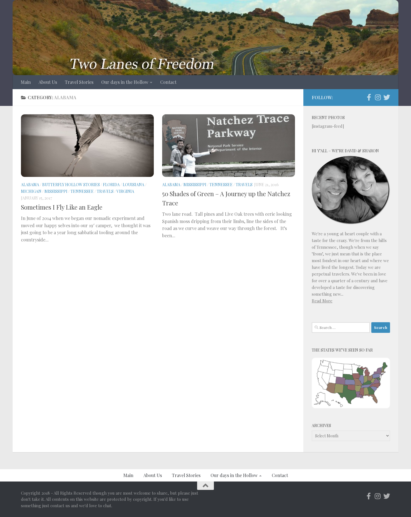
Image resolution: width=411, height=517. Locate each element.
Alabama (30, 184)
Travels (105, 191)
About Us (48, 82)
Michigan (31, 191)
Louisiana (133, 184)
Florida (111, 184)
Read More (322, 300)
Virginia (125, 191)
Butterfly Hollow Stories (71, 184)
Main (26, 82)
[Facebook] (368, 97)
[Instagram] (377, 97)
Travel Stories (79, 82)
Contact (168, 82)
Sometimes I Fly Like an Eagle (61, 207)
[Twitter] (386, 97)
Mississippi (55, 191)
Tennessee (82, 191)
